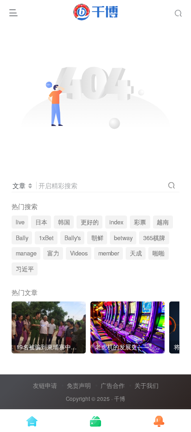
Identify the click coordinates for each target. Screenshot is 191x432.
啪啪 (159, 253)
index (116, 222)
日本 (41, 222)
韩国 (64, 222)
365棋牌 (154, 238)
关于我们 (146, 385)
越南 (163, 222)
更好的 (90, 222)
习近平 (25, 269)
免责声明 (79, 385)
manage (26, 253)
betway (123, 238)
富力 (53, 253)
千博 (119, 398)
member (108, 253)
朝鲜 (97, 238)
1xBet (46, 238)
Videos (79, 253)
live (20, 222)
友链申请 (45, 385)
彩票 (140, 222)
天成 (136, 253)
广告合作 (113, 385)
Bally (22, 238)
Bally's (72, 238)
